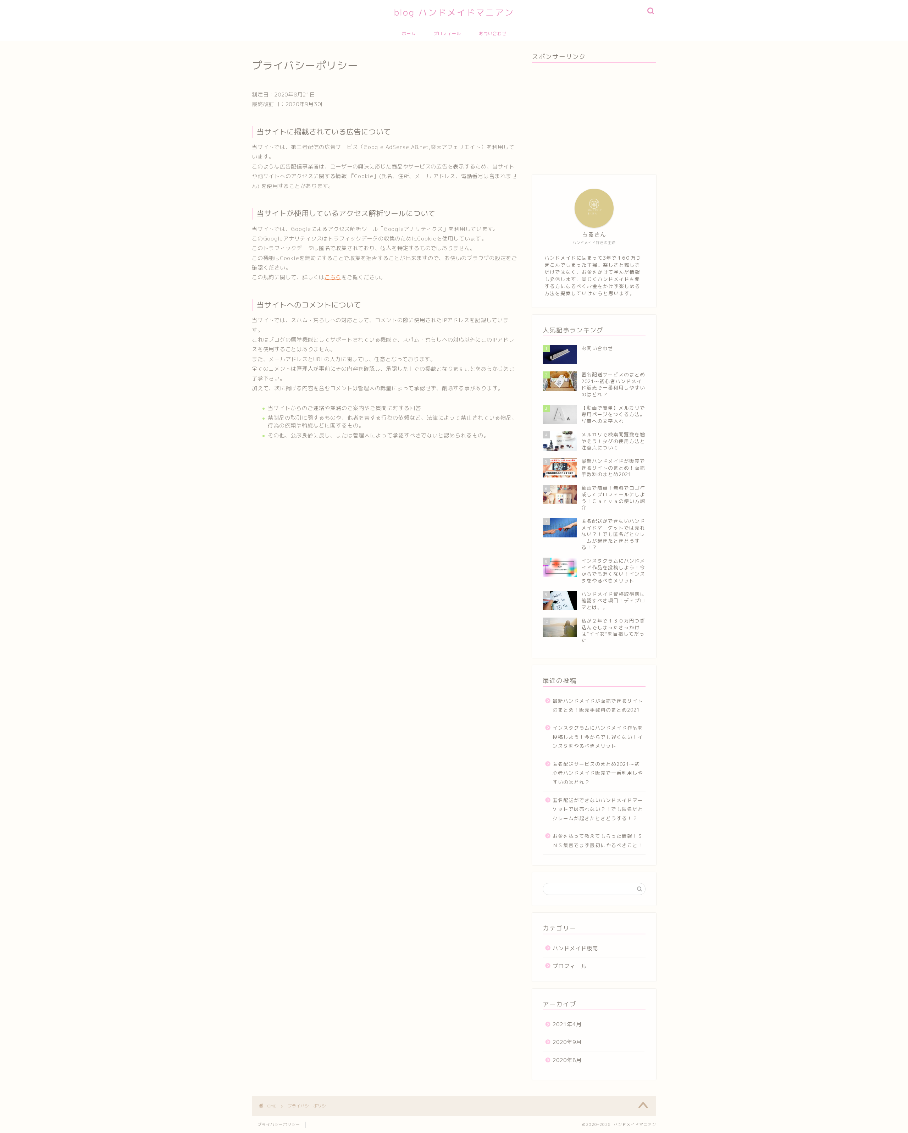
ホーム (409, 33)
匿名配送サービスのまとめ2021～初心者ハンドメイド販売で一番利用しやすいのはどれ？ (598, 773)
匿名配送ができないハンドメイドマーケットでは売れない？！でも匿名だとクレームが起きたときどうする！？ (598, 809)
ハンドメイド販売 (575, 948)
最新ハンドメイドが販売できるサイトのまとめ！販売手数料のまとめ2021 (598, 705)
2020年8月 (567, 1060)
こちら (333, 277)
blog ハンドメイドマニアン (454, 12)
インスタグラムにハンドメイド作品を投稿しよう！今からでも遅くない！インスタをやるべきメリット (598, 736)
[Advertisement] (594, 117)
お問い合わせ (492, 33)
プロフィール (447, 33)
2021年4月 (567, 1024)
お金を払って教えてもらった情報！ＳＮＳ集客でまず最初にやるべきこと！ (598, 841)
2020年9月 (567, 1042)
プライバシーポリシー (279, 1124)
